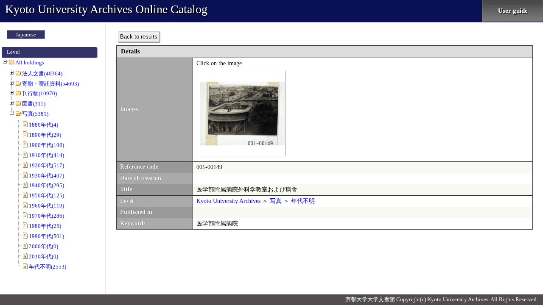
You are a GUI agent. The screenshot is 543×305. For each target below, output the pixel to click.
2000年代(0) (43, 246)
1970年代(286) (46, 216)
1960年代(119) (46, 205)
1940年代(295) (46, 185)
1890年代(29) (45, 135)
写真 (276, 201)
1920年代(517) (46, 165)
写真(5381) (35, 114)
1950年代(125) (46, 195)
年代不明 (303, 201)
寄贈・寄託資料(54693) (50, 83)
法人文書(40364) (42, 73)
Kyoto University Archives (228, 201)
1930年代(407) (46, 175)
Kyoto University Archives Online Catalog (106, 9)
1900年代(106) (46, 145)
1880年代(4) (43, 125)
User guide (513, 10)
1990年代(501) (46, 236)
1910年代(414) (46, 155)
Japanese (26, 34)
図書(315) (33, 103)
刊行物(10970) (39, 93)
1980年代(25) (45, 226)
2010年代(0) (43, 256)
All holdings (29, 62)
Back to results (138, 36)
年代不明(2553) (47, 266)
